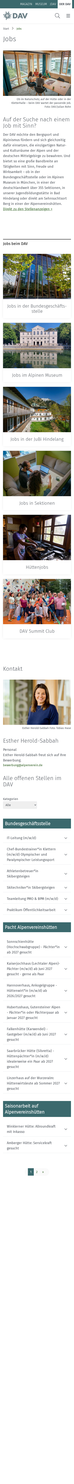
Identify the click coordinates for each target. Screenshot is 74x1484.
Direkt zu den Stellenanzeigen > (27, 209)
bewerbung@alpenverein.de (23, 765)
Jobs (19, 28)
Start (6, 28)
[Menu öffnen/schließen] (68, 15)
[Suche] (57, 15)
